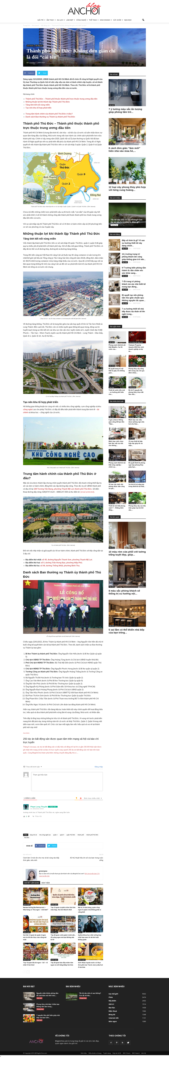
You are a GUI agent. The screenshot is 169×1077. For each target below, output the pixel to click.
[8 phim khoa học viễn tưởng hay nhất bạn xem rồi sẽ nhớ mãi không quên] (90, 923)
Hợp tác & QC (117, 1053)
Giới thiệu (84, 1053)
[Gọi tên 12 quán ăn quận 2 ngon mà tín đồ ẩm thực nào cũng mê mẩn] (35, 923)
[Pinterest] (116, 1042)
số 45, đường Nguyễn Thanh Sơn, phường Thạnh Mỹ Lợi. (67, 560)
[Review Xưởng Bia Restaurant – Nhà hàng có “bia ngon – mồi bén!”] (35, 896)
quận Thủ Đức (71, 835)
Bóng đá (112, 1014)
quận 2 (55, 835)
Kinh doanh (105, 20)
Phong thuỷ (112, 183)
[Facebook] (111, 1042)
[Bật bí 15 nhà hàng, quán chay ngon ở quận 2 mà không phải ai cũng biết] (90, 896)
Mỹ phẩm (112, 1001)
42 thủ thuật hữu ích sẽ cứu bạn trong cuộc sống (86, 859)
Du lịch (60, 20)
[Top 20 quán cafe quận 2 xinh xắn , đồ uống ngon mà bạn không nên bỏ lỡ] (63, 923)
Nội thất (111, 105)
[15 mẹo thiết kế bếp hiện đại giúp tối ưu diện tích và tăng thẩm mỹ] (137, 434)
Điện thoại (113, 1011)
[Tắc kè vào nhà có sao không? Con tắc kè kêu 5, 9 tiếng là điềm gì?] (129, 215)
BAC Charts (126, 1053)
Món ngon (113, 1021)
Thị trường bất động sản (136, 342)
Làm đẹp (69, 20)
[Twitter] (128, 1042)
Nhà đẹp (111, 387)
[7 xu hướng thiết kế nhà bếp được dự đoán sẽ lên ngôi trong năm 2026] (114, 313)
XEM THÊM (46, 883)
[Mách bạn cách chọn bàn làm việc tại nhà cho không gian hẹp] (117, 434)
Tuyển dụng (107, 1053)
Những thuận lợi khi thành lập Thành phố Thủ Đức (48, 102)
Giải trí (40, 20)
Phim (80, 932)
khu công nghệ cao (45, 835)
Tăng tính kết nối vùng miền (38, 105)
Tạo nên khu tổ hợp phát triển (38, 108)
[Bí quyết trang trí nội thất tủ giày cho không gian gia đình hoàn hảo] (117, 361)
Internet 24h (114, 1018)
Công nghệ (81, 20)
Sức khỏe (117, 20)
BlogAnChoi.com (61, 1041)
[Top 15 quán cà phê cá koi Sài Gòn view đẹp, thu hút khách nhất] (63, 896)
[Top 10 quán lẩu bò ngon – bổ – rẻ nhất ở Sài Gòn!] (35, 951)
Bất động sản (39, 45)
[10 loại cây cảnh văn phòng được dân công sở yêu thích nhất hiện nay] (117, 477)
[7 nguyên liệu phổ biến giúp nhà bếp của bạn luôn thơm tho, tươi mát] (29, 1018)
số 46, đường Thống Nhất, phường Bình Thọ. (60, 566)
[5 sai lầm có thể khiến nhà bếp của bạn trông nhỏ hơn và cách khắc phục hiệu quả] (127, 613)
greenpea (43, 871)
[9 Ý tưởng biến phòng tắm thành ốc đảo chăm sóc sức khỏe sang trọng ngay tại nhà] (114, 272)
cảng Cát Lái (33, 835)
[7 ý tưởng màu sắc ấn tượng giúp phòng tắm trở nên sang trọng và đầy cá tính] (127, 92)
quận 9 (62, 835)
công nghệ (28, 409)
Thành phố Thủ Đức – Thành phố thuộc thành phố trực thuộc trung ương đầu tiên (61, 99)
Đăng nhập (98, 767)
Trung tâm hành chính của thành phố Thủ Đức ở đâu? (49, 114)
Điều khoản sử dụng (95, 1053)
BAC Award (135, 1053)
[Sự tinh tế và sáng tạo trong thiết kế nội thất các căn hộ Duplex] (137, 477)
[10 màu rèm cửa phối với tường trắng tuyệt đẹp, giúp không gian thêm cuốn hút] (127, 535)
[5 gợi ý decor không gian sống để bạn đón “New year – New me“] (117, 412)
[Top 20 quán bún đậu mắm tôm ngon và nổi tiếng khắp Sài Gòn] (63, 951)
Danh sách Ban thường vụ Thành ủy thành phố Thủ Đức (50, 117)
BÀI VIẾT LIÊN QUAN (31, 883)
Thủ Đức (26, 837)
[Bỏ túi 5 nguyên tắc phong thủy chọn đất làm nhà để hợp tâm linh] (137, 382)
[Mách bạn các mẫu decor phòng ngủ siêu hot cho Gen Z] (137, 412)
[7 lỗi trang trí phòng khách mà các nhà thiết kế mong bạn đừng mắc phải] (114, 286)
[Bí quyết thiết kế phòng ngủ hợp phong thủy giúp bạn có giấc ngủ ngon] (137, 455)
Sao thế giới (113, 994)
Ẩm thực (50, 20)
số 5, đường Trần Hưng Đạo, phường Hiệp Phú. (62, 563)
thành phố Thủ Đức (92, 835)
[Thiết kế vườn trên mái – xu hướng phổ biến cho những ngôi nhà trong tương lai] (117, 382)
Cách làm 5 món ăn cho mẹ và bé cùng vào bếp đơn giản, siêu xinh (41, 859)
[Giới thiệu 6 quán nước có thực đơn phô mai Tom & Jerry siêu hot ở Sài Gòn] (90, 951)
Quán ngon (27, 904)
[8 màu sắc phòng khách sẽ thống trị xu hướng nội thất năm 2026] (127, 574)
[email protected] (87, 492)
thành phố (81, 835)
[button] (143, 20)
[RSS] (122, 1042)
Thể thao (93, 20)
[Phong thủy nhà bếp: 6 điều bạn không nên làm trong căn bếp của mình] (29, 1007)
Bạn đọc (128, 20)
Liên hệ (143, 1053)
